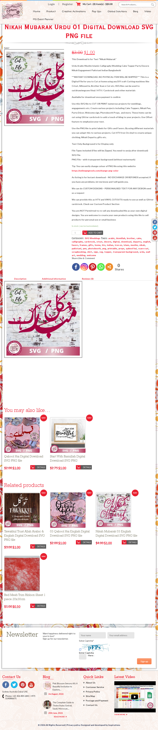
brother (131, 238)
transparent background (125, 251)
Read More (59, 716)
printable (112, 248)
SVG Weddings (92, 238)
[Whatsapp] (101, 267)
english (146, 241)
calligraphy (77, 241)
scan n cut (143, 248)
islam (126, 245)
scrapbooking (79, 251)
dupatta (137, 241)
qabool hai (131, 248)
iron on (118, 245)
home (97, 245)
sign (96, 251)
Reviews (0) (88, 278)
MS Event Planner (43, 19)
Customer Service (95, 687)
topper (107, 251)
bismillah (120, 238)
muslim (134, 245)
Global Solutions (117, 11)
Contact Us (92, 705)
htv (103, 245)
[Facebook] (76, 267)
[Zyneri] (12, 18)
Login (51, 4)
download (126, 241)
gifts (90, 245)
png (104, 248)
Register (67, 4)
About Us (90, 682)
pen (85, 248)
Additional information (54, 278)
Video (147, 11)
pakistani (76, 248)
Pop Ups (96, 11)
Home (36, 11)
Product (51, 11)
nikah (142, 245)
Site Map (90, 696)
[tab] (20, 278)
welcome (91, 255)
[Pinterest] (92, 267)
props (121, 248)
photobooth (94, 248)
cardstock (89, 241)
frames (83, 245)
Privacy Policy (93, 691)
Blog (135, 11)
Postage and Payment (97, 700)
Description (20, 278)
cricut (99, 241)
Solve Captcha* (86, 640)
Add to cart (95, 232)
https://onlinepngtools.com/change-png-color (95, 170)
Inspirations (114, 725)
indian (110, 245)
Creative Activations (74, 11)
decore (107, 241)
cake (138, 238)
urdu (142, 251)
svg (101, 251)
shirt (89, 251)
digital (116, 241)
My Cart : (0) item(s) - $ (97, 4)
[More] (109, 267)
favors (75, 245)
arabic (111, 238)
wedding (81, 255)
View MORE (119, 714)
